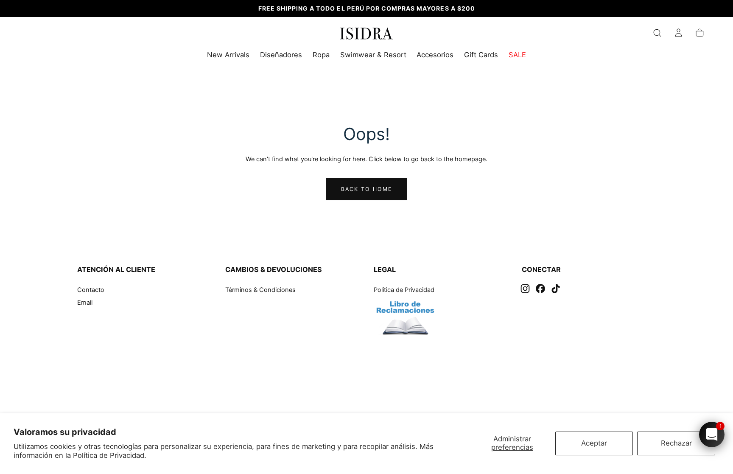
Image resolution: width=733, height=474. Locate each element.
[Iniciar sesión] (678, 33)
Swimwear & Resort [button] (373, 55)
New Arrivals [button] (228, 55)
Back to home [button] (366, 189)
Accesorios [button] (435, 55)
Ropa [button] (321, 55)
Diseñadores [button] (281, 55)
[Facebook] (540, 288)
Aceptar (594, 443)
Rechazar (676, 443)
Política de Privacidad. (109, 455)
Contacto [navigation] (90, 290)
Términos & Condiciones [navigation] (260, 290)
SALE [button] (517, 55)
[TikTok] (555, 288)
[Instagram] (525, 288)
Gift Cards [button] (481, 55)
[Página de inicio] (366, 35)
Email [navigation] (84, 302)
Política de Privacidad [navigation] (404, 290)
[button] (657, 33)
